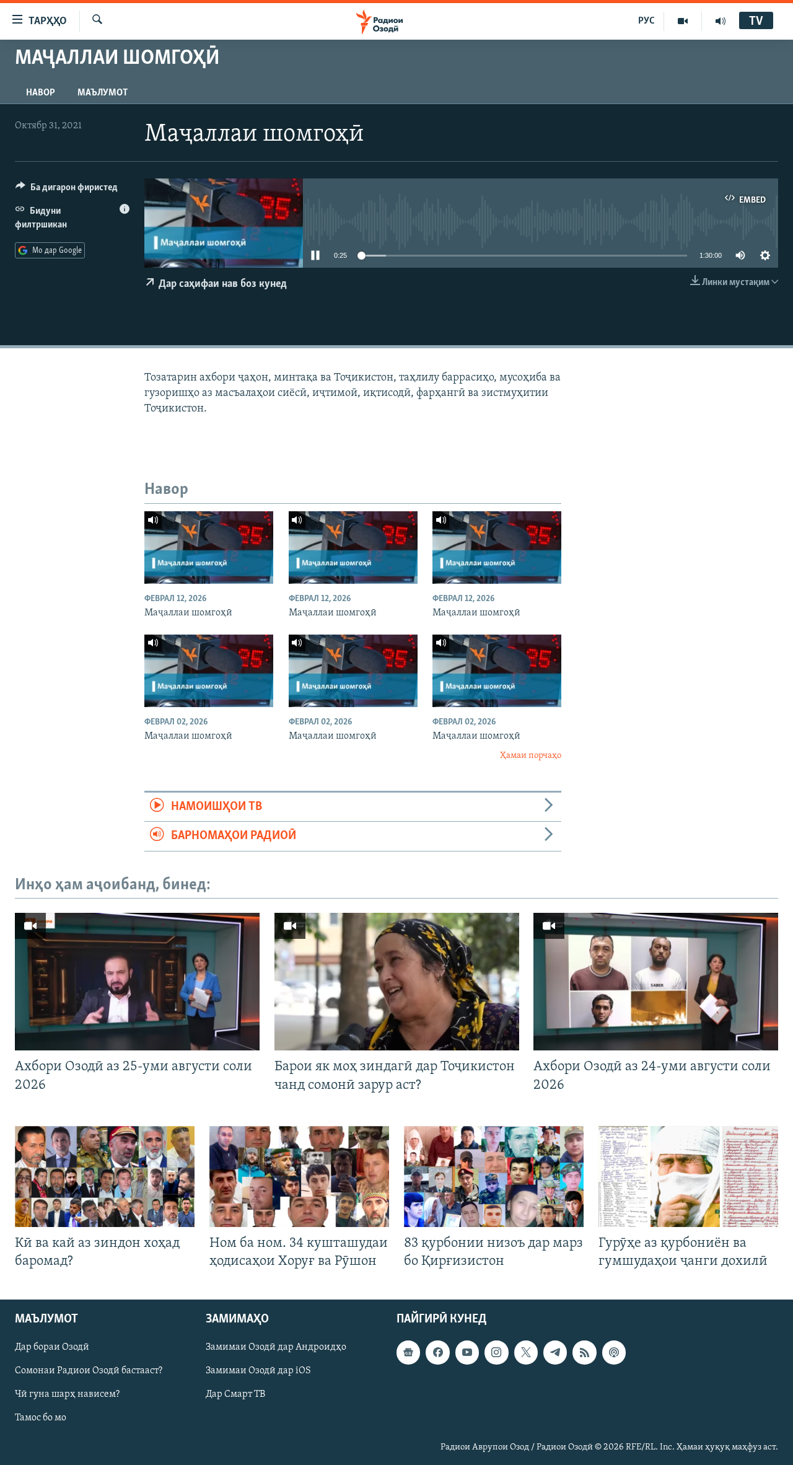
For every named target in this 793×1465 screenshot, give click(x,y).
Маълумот (102, 93)
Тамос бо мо (40, 1418)
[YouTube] (683, 21)
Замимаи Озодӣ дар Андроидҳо (276, 1347)
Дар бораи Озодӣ (52, 1347)
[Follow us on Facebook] (437, 1352)
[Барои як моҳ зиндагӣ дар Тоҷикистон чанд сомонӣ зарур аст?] (396, 981)
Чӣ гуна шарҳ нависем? (67, 1394)
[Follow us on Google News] (408, 1352)
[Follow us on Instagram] (496, 1352)
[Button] (66, 190)
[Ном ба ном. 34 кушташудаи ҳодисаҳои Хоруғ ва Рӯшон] (299, 1176)
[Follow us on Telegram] (555, 1352)
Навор (40, 93)
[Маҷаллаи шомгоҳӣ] (208, 547)
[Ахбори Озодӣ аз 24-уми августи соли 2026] (655, 981)
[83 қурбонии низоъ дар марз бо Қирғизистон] (494, 1176)
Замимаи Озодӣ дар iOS (258, 1371)
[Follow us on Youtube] (467, 1352)
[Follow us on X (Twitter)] (526, 1352)
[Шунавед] (720, 21)
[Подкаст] (614, 1352)
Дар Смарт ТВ (235, 1394)
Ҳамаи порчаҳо (530, 755)
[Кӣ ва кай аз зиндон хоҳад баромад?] (105, 1176)
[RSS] (584, 1352)
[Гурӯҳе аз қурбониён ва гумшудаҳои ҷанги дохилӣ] (688, 1176)
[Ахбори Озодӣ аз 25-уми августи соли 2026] (137, 981)
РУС (646, 21)
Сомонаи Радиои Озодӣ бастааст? (88, 1371)
